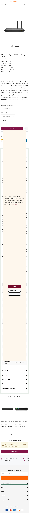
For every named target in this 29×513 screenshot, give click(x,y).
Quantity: (3, 120)
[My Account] (24, 4)
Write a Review (14, 451)
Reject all (14, 294)
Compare (4, 384)
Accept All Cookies (14, 286)
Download (5, 371)
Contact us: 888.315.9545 (14, 1)
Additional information (8, 388)
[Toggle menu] (2, 4)
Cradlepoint (4, 52)
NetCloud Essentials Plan (7, 105)
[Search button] (5, 4)
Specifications (6, 379)
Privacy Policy (15, 204)
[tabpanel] (7, 415)
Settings (14, 290)
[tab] (11, 434)
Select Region (5, 113)
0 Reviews (5, 375)
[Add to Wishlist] (26, 128)
